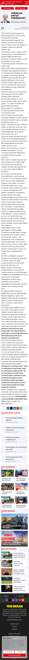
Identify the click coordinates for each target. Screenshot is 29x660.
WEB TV (6, 596)
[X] (10, 600)
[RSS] (23, 600)
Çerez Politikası (8, 651)
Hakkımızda (14, 624)
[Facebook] (6, 600)
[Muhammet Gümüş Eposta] (2, 28)
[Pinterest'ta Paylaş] (17, 408)
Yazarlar (8, 8)
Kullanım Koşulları (14, 633)
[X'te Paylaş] (11, 408)
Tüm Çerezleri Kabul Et (14, 655)
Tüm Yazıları (22, 8)
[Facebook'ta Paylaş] (8, 408)
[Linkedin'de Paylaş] (14, 408)
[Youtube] (19, 600)
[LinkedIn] (16, 600)
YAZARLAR (21, 596)
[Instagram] (13, 600)
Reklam (14, 629)
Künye (14, 626)
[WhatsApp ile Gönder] (21, 408)
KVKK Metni (20, 651)
